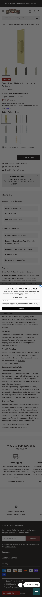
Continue (21, 308)
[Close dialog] (40, 286)
